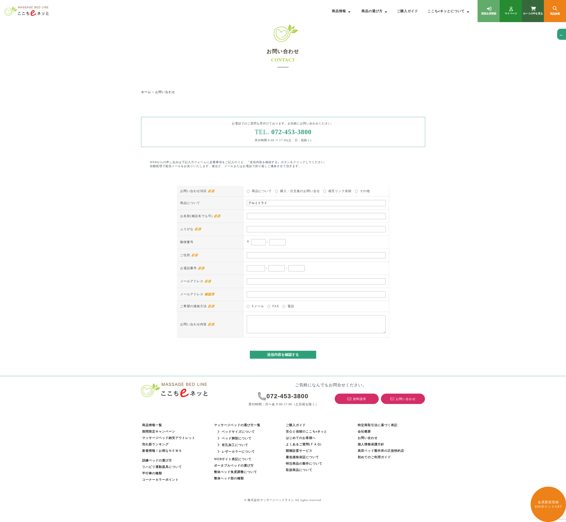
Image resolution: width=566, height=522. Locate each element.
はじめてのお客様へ (301, 438)
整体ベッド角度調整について (235, 472)
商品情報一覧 (152, 425)
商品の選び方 (372, 11)
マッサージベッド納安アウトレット (168, 438)
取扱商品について (299, 470)
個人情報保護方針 (371, 444)
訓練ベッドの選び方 (157, 460)
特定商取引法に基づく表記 (378, 425)
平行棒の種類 (152, 473)
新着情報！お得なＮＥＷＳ (162, 450)
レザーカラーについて (238, 451)
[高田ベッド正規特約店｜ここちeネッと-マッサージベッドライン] (26, 11)
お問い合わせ (368, 438)
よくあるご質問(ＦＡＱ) (303, 444)
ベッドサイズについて (238, 431)
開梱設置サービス (299, 450)
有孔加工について (235, 445)
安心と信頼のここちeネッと (306, 431)
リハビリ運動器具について (162, 467)
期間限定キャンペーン (158, 431)
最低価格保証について (302, 457)
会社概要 (364, 431)
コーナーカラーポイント (160, 479)
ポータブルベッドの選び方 (234, 465)
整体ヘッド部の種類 (229, 478)
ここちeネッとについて (446, 11)
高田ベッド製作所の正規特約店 (381, 450)
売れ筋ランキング (155, 444)
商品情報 (339, 11)
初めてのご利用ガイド (374, 457)
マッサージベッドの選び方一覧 (237, 425)
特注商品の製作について (304, 463)
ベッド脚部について (237, 438)
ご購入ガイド (407, 11)
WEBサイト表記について (233, 459)
